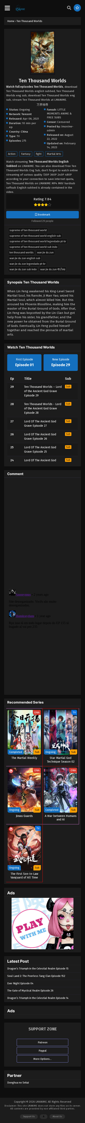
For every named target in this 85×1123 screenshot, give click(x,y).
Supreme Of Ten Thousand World (28, 230)
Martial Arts (54, 153)
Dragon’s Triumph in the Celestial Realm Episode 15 (37, 968)
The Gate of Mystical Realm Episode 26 (30, 990)
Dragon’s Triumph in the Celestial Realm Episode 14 (37, 998)
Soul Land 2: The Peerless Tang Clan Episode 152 (36, 975)
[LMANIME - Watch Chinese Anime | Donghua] (20, 10)
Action (11, 153)
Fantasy (25, 153)
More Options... (42, 1058)
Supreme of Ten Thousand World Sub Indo (33, 246)
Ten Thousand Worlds (21, 252)
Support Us (29, 1116)
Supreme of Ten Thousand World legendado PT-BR (37, 241)
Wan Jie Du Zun (45, 252)
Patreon (42, 1042)
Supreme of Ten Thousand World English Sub (35, 235)
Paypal (43, 1050)
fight (38, 153)
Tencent (26, 114)
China (24, 131)
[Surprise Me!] (77, 8)
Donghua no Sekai (18, 1082)
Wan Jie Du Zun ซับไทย (52, 269)
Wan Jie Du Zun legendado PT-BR (27, 263)
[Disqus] (42, 532)
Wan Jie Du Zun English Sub (24, 258)
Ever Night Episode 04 (20, 983)
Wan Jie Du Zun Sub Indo (23, 269)
